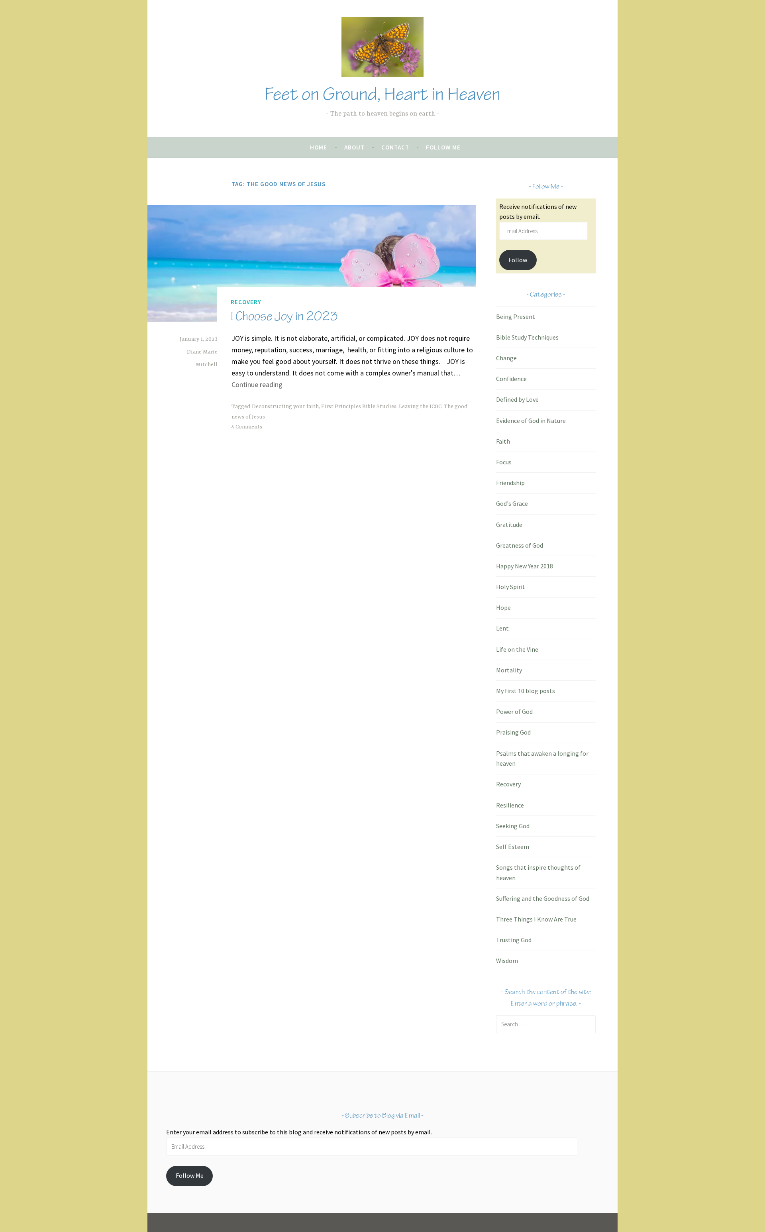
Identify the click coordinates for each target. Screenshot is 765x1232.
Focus (504, 462)
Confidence (511, 379)
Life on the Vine (517, 649)
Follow (517, 260)
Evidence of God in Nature (531, 420)
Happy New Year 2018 (524, 566)
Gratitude (509, 525)
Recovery (246, 302)
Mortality (509, 670)
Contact (395, 147)
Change (506, 358)
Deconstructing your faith (285, 406)
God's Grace (512, 503)
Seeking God (513, 826)
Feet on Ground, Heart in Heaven (382, 94)
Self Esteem (512, 847)
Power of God (514, 711)
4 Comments (246, 427)
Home (318, 147)
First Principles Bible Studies (358, 406)
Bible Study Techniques (527, 337)
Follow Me (443, 147)
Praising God (513, 732)
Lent (502, 628)
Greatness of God (519, 545)
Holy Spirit (510, 587)
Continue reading (256, 384)
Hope (503, 607)
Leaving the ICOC (420, 406)
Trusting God (514, 940)
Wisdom (507, 961)
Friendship (510, 483)
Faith (503, 441)
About (354, 147)
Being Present (515, 316)
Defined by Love (517, 399)
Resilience (510, 805)
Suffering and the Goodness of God (542, 898)
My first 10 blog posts (525, 691)
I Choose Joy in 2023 (284, 316)
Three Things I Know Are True (536, 919)
